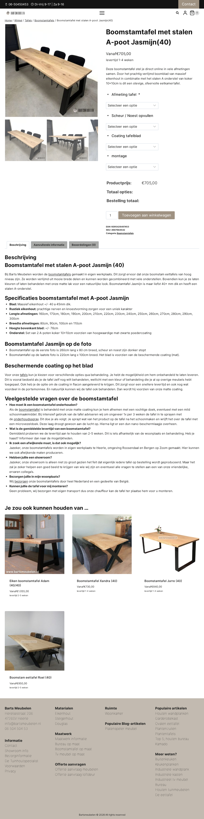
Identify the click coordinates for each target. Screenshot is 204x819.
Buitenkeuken (166, 759)
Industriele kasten (169, 774)
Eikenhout (63, 713)
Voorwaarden (15, 766)
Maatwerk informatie (71, 739)
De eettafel (164, 795)
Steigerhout (64, 718)
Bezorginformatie (18, 756)
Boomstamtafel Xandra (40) (97, 581)
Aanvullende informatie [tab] (49, 244)
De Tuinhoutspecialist (21, 761)
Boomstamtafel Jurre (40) (163, 581)
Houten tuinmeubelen (172, 790)
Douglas (61, 723)
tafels (24, 375)
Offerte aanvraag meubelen (76, 769)
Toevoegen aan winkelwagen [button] (98, 602)
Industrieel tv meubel (171, 779)
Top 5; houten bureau (172, 739)
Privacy (10, 771)
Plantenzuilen (165, 729)
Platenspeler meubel (121, 729)
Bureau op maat (67, 744)
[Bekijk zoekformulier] (177, 13)
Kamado (161, 744)
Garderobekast (166, 718)
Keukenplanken (167, 764)
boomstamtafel (29, 409)
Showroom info (16, 751)
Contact (189, 4)
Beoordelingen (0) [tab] (84, 244)
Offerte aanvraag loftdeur (75, 774)
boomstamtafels (59, 274)
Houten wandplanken (171, 713)
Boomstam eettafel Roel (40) (31, 677)
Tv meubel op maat (70, 754)
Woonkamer (114, 713)
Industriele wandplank (172, 769)
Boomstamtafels (125, 233)
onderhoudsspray (26, 419)
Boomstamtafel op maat (73, 749)
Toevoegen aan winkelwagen (146, 215)
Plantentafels (165, 734)
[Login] (185, 13)
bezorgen (21, 481)
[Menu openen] (102, 13)
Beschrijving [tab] (18, 244)
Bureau (160, 784)
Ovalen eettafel (167, 723)
